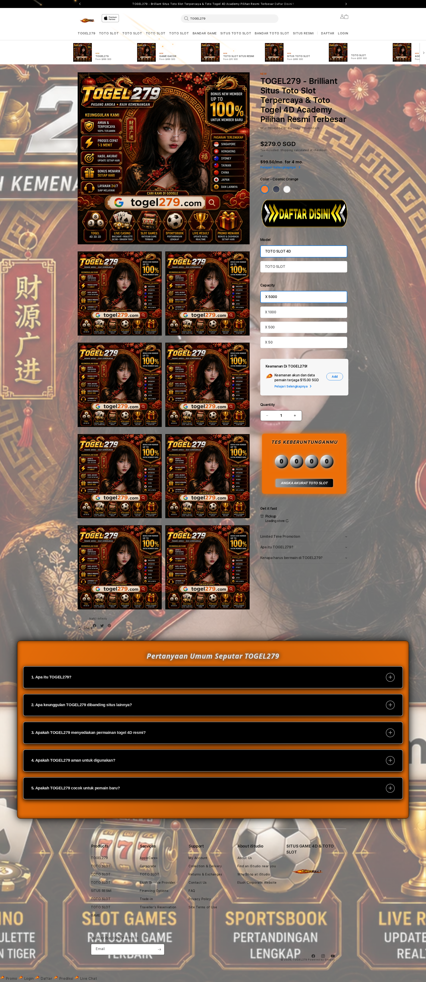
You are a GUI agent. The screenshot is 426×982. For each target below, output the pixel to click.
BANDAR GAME (205, 33)
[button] (86, 33)
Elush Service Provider (157, 882)
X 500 (270, 327)
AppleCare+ (149, 858)
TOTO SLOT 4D (278, 251)
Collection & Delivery (205, 866)
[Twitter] (103, 626)
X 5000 (271, 297)
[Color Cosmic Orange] (264, 189)
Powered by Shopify (321, 959)
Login (29, 978)
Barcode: (294, 128)
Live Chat (88, 978)
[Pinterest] (110, 626)
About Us (244, 858)
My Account (198, 858)
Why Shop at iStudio (253, 874)
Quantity (267, 405)
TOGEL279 (86, 33)
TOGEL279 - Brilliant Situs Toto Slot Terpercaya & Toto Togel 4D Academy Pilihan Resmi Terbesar (213, 4)
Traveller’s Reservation (158, 907)
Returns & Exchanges (205, 874)
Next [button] (346, 4)
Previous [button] (80, 4)
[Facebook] (96, 626)
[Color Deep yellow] (276, 189)
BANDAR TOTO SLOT (272, 33)
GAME (95, 915)
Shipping (286, 150)
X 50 (269, 342)
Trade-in (146, 899)
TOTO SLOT (109, 33)
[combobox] (229, 18)
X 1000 (270, 312)
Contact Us (198, 882)
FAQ (192, 891)
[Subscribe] (159, 949)
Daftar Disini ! (284, 4)
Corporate (148, 866)
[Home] (88, 21)
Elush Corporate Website (257, 882)
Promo (11, 978)
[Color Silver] (286, 189)
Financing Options (154, 891)
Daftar (46, 978)
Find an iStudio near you (256, 866)
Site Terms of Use (203, 907)
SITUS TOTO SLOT (235, 33)
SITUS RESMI (303, 33)
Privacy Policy (200, 899)
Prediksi (66, 978)
